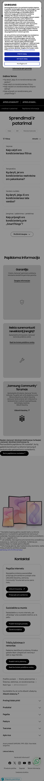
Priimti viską (22, 54)
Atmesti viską (22, 59)
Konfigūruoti (22, 64)
